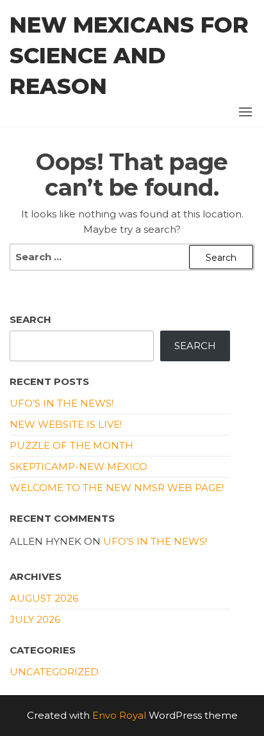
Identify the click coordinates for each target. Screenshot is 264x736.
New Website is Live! (66, 424)
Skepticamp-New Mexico (78, 466)
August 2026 (44, 598)
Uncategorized (54, 672)
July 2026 (35, 619)
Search (30, 319)
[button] (245, 112)
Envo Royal (119, 715)
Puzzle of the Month (71, 445)
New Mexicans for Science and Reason (129, 56)
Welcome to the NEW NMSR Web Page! (117, 488)
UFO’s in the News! (61, 403)
